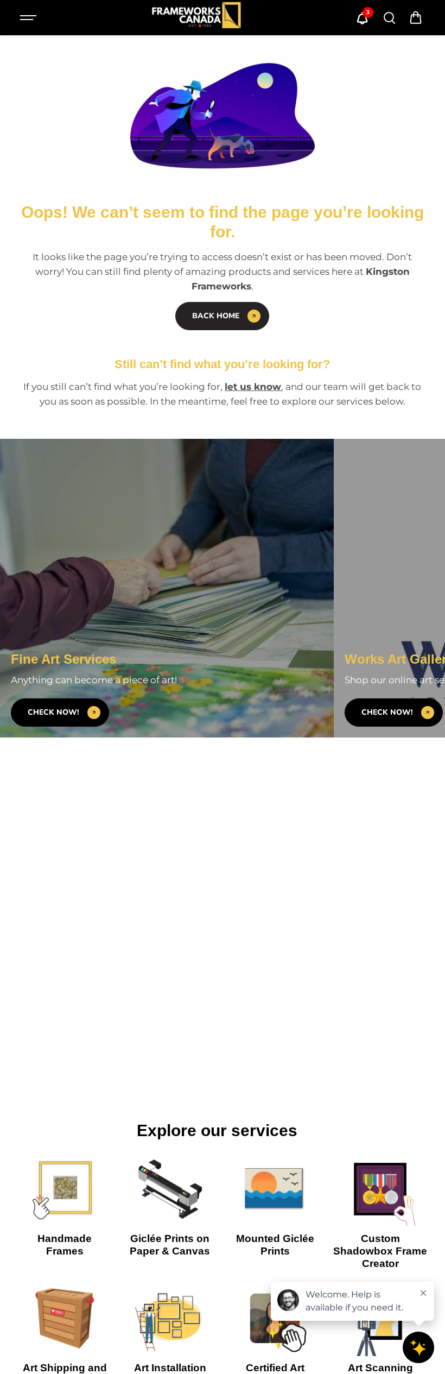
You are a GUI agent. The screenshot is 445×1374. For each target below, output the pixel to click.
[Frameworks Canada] (196, 17)
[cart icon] (416, 18)
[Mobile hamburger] (29, 18)
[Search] (389, 18)
